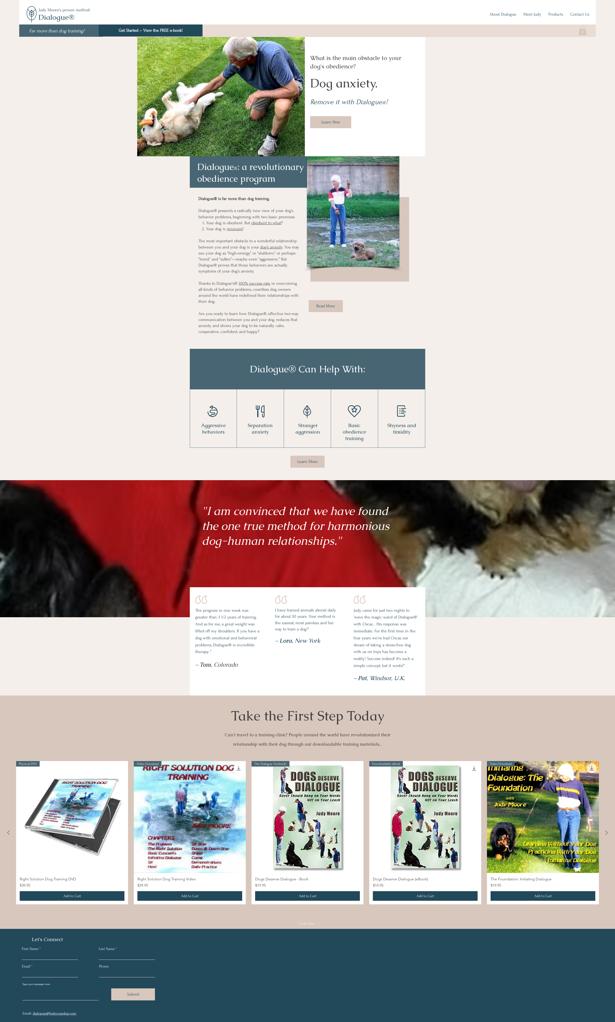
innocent (235, 229)
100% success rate (254, 283)
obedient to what (266, 223)
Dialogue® (56, 17)
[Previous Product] (8, 832)
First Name (30, 949)
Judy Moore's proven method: (64, 10)
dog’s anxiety (271, 247)
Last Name (107, 949)
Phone (104, 966)
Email (26, 966)
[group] (307, 833)
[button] (151, 30)
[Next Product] (606, 832)
